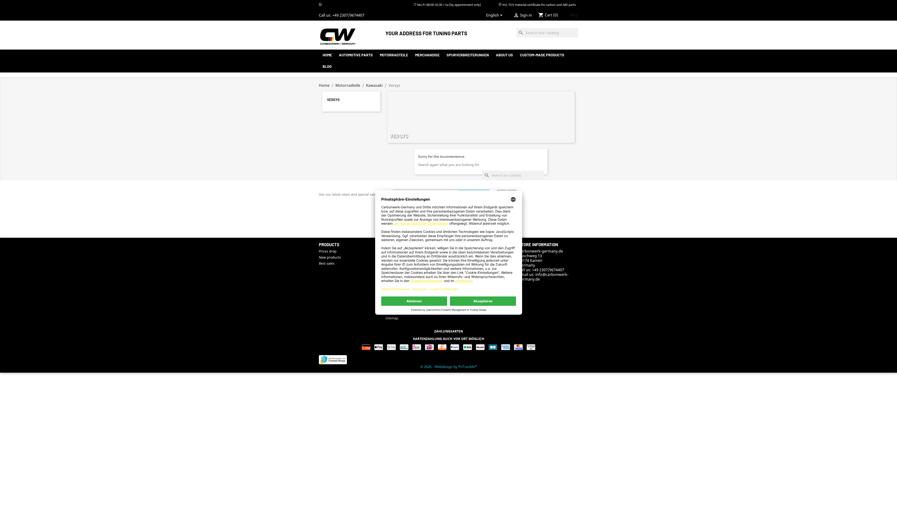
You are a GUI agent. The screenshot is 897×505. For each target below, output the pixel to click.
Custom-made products (542, 55)
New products (330, 257)
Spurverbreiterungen (468, 55)
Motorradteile (394, 55)
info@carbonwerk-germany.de (543, 277)
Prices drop (328, 251)
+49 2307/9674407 (348, 15)
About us (504, 55)
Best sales (327, 263)
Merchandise (427, 55)
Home (327, 55)
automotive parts (356, 55)
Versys (333, 99)
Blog (574, 15)
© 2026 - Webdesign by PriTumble (448, 366)
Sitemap (391, 318)
